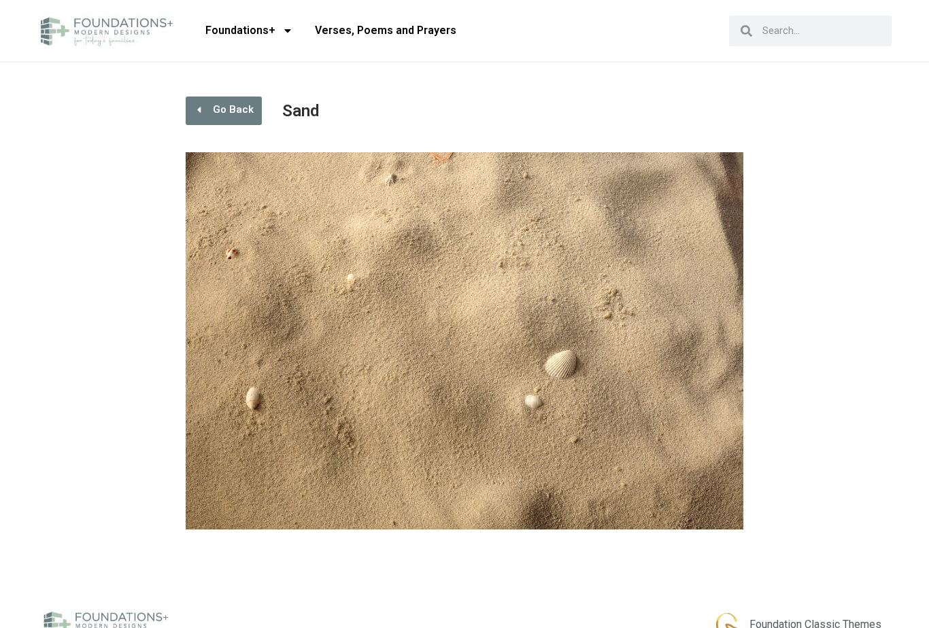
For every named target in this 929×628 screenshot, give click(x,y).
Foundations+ (240, 30)
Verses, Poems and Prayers (385, 30)
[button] (224, 111)
